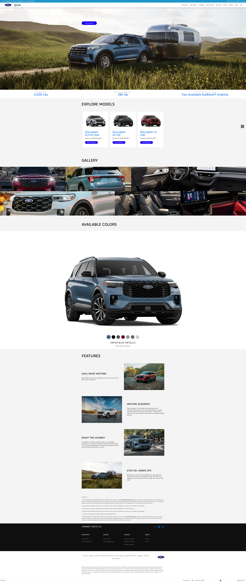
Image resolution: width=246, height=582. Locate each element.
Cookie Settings (116, 558)
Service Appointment (108, 541)
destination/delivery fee (128, 499)
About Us (147, 538)
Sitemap (91, 555)
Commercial (201, 5)
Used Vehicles (193, 5)
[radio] (108, 337)
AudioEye (146, 555)
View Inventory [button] (89, 23)
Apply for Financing (129, 541)
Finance (225, 5)
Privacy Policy (119, 555)
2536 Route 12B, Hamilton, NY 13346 (236, 1)
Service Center (107, 538)
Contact (147, 541)
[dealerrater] (155, 526)
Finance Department (129, 538)
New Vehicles (184, 5)
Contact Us (85, 555)
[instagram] (163, 526)
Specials (231, 5)
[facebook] (159, 526)
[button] (241, 5)
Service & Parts (210, 5)
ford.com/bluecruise (130, 516)
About (236, 5)
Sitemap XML (98, 555)
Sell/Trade (218, 5)
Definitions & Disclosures (108, 555)
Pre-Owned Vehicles (87, 541)
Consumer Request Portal (130, 555)
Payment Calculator (129, 544)
